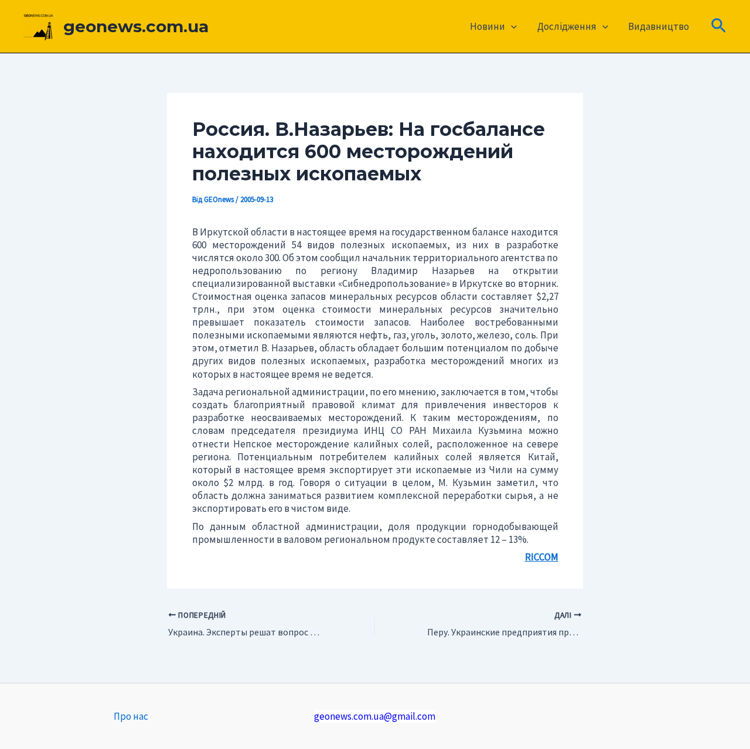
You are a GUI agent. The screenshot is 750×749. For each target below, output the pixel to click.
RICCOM (541, 556)
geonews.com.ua (136, 26)
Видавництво (658, 26)
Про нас (131, 716)
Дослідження (566, 26)
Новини (487, 26)
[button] (511, 26)
